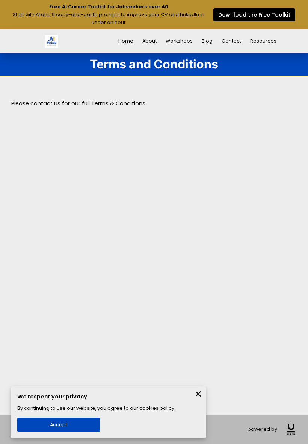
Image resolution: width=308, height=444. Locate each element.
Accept (58, 424)
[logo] (291, 429)
